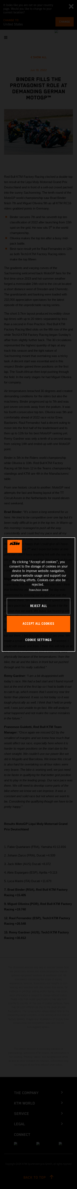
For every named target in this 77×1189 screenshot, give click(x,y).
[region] (38, 594)
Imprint (45, 589)
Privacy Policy (35, 589)
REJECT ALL (38, 606)
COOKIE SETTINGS (38, 640)
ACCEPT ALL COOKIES (38, 624)
